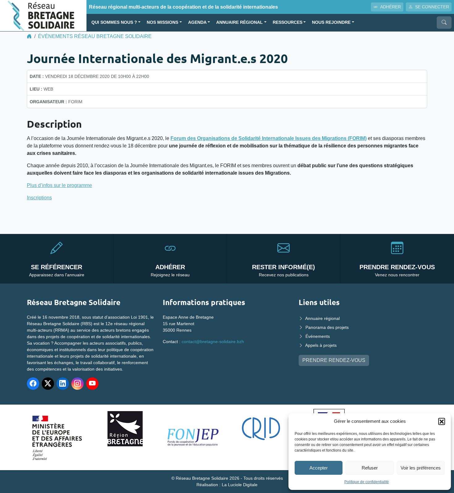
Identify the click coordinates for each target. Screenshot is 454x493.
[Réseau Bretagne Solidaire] (43, 15)
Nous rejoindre (331, 22)
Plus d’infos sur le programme (59, 185)
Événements (317, 336)
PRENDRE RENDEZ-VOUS (333, 360)
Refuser (370, 467)
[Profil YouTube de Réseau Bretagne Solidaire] (92, 383)
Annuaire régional (239, 22)
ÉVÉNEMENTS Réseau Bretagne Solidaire (95, 36)
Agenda (197, 22)
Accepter (318, 467)
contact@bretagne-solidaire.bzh (213, 341)
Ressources (287, 22)
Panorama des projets (327, 327)
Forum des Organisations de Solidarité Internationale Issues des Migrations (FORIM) (268, 138)
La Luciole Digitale (240, 484)
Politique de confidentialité (366, 482)
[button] (442, 421)
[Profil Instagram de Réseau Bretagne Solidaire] (77, 383)
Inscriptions (39, 197)
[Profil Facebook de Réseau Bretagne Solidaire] (33, 383)
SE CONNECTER (432, 6)
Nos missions (162, 22)
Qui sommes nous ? (114, 22)
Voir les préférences (421, 467)
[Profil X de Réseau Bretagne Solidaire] (48, 383)
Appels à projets (321, 345)
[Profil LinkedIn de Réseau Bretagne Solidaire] (63, 383)
